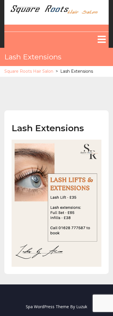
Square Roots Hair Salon (28, 71)
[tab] (102, 39)
